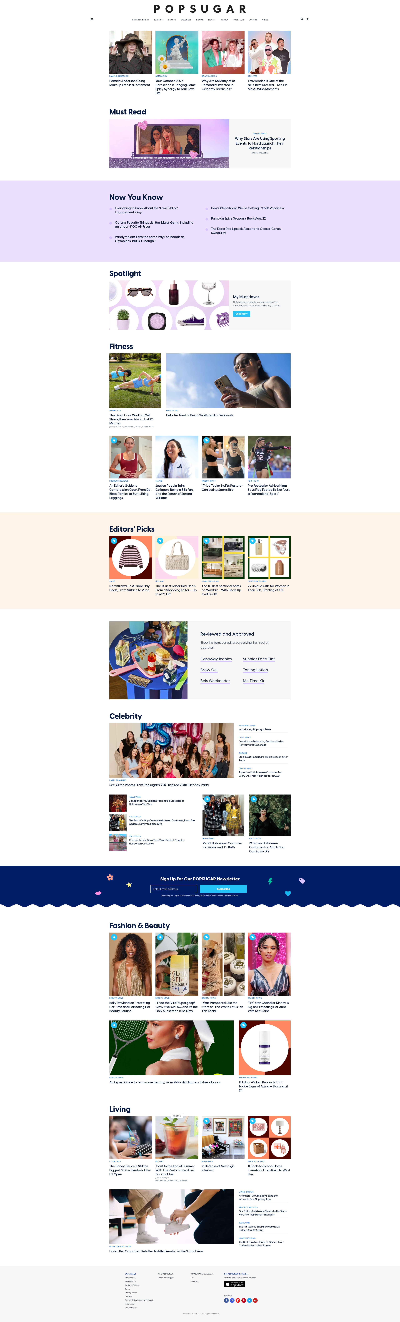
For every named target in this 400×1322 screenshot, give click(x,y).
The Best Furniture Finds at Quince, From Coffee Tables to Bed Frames (261, 1244)
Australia (194, 1281)
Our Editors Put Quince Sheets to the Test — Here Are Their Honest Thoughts (263, 1213)
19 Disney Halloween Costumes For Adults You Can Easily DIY (267, 847)
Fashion (158, 20)
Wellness (186, 20)
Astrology (161, 76)
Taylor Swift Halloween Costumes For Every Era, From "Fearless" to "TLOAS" (260, 774)
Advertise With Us (132, 1285)
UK (192, 1278)
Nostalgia (207, 1161)
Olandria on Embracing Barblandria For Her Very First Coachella (261, 743)
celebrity (125, 716)
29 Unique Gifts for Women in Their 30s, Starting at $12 (268, 588)
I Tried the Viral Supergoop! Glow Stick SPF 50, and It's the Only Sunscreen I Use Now (176, 1007)
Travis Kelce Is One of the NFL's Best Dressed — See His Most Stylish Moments (267, 85)
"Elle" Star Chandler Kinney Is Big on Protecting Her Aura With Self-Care (268, 1007)
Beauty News (116, 998)
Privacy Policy (200, 896)
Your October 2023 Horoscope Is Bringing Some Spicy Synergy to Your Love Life (175, 87)
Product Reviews (118, 481)
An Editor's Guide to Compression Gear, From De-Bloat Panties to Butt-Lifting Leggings (130, 492)
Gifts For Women (257, 581)
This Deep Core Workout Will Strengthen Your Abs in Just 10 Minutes (131, 419)
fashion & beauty (139, 925)
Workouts (115, 410)
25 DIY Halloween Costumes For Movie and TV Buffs (222, 845)
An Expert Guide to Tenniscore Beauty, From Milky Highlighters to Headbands (165, 1082)
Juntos (253, 20)
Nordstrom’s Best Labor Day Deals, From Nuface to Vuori (129, 588)
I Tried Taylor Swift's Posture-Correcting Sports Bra (222, 488)
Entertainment (140, 20)
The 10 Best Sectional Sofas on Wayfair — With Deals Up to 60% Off (221, 590)
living (120, 1109)
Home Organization (120, 1246)
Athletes (252, 76)
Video (265, 20)
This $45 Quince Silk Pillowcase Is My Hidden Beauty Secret (259, 1228)
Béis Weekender (215, 680)
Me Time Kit (253, 680)
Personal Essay (247, 726)
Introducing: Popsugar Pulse (255, 729)
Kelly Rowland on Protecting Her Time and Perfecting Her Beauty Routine (129, 1007)
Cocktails (115, 1161)
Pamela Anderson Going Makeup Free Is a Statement (129, 83)
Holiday (159, 581)
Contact (128, 1296)
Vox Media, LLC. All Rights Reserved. (203, 1314)
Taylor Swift (209, 481)
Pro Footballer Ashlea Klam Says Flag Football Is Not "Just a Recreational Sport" (269, 490)
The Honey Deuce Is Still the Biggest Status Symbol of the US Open (130, 1170)
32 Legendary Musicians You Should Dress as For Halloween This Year (156, 802)
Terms (187, 896)
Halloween (135, 797)
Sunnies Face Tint (259, 659)
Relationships (209, 76)
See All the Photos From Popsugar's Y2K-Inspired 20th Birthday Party (159, 785)
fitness (121, 346)
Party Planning (117, 780)
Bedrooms (244, 1223)
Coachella (245, 738)
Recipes (159, 1161)
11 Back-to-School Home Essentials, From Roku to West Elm (269, 1170)
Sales (112, 581)
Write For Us (130, 1278)
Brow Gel (209, 670)
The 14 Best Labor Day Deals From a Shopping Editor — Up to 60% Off (176, 590)
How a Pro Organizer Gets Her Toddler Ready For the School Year (156, 1251)
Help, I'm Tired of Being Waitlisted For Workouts (199, 415)
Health (212, 20)
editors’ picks (132, 529)
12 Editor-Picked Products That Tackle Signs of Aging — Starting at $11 (263, 1086)
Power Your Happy (165, 1278)
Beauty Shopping (248, 1078)
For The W (253, 481)
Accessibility (130, 1281)
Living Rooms (246, 1192)
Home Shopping (210, 581)
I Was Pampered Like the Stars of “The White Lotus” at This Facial (222, 1007)
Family (224, 20)
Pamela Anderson (119, 76)
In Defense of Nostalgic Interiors (218, 1168)
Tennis (158, 481)
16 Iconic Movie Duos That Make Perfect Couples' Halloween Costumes (157, 842)
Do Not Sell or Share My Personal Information (139, 1302)
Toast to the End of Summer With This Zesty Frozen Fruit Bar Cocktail (175, 1170)
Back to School (257, 1161)
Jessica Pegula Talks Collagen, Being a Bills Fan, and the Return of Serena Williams (174, 492)
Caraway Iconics (216, 659)
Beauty (172, 20)
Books (199, 20)
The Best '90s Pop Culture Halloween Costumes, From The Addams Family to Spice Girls (162, 822)
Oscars (243, 753)
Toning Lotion (255, 670)
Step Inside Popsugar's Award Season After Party (263, 758)
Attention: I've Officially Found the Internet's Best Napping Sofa (258, 1197)
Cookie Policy (130, 1308)
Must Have (238, 20)
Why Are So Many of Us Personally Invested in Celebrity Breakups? (218, 85)
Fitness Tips (172, 410)
